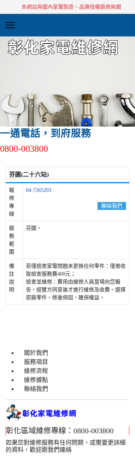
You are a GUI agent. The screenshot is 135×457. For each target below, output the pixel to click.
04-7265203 (38, 190)
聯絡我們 (111, 206)
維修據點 (36, 380)
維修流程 (36, 371)
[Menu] (10, 25)
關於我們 (36, 353)
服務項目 (36, 362)
